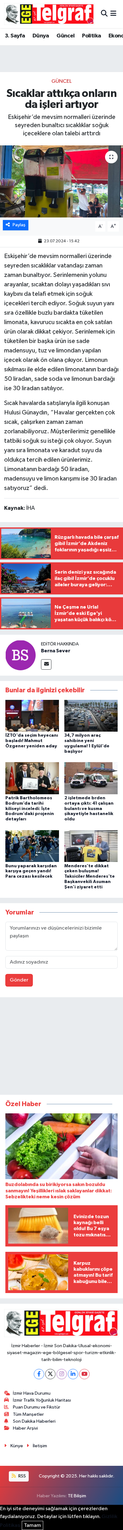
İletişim (40, 1445)
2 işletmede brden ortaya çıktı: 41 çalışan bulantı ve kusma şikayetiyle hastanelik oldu (89, 808)
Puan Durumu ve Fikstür (36, 1407)
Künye (16, 1445)
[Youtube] (84, 1374)
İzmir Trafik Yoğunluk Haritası (42, 1400)
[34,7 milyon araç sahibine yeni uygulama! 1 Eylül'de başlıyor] (91, 715)
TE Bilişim (77, 1495)
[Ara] (104, 14)
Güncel (65, 36)
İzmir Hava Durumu (31, 1393)
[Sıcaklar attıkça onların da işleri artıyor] (61, 181)
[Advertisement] (61, 1047)
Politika (91, 36)
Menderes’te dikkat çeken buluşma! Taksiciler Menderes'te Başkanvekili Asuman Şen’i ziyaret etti (89, 876)
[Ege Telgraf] (49, 14)
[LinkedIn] (73, 1374)
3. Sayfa (15, 36)
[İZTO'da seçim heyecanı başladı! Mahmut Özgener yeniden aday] (32, 715)
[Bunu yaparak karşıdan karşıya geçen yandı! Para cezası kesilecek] (32, 845)
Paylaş (19, 224)
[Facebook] (39, 1374)
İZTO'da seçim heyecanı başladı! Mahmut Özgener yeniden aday (31, 740)
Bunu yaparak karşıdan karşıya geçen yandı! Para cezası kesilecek (31, 871)
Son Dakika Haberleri (34, 1421)
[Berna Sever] (20, 655)
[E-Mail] (46, 664)
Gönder (19, 980)
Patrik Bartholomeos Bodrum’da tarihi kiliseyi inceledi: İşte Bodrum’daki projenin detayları (29, 808)
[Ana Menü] (113, 14)
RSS (21, 1476)
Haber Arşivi (25, 1428)
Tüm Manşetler (28, 1414)
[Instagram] (61, 1374)
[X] (50, 1374)
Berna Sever (55, 650)
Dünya (40, 36)
